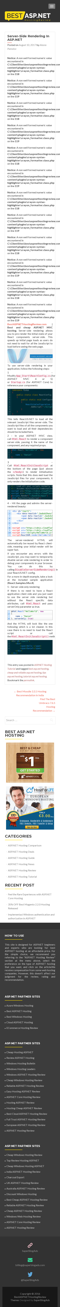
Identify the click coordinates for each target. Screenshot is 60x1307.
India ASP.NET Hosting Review (23, 1171)
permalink (29, 680)
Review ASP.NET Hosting (20, 1057)
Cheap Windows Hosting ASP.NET (25, 1166)
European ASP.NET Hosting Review (25, 1124)
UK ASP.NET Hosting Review (22, 1182)
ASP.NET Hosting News (21, 864)
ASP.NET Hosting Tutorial (22, 876)
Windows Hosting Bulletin (20, 1063)
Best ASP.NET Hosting (19, 1011)
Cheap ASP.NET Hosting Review (24, 1210)
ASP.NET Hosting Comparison (24, 845)
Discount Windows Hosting (21, 1194)
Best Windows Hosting (19, 1016)
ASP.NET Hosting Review (22, 870)
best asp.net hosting (38, 668)
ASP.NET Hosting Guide (21, 857)
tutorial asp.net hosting (35, 676)
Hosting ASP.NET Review (20, 1102)
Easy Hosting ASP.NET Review (23, 1091)
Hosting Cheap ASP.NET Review (24, 1108)
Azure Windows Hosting (19, 1005)
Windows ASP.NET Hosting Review (25, 1074)
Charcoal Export (15, 1177)
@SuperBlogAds (30, 1279)
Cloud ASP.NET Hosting (19, 1022)
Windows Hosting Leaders (20, 1068)
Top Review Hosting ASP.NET (22, 1160)
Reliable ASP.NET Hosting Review (25, 1085)
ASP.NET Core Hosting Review (23, 1096)
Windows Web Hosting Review (23, 1216)
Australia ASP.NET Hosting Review (25, 1188)
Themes (15, 1300)
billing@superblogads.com (30, 1265)
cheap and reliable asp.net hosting (24, 672)
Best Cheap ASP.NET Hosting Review (27, 1199)
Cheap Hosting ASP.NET (19, 1052)
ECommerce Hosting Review (22, 1027)
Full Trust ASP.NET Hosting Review (25, 1119)
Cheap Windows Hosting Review (24, 1080)
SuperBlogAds (30, 1250)
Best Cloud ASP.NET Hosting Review (26, 1113)
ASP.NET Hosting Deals (21, 851)
